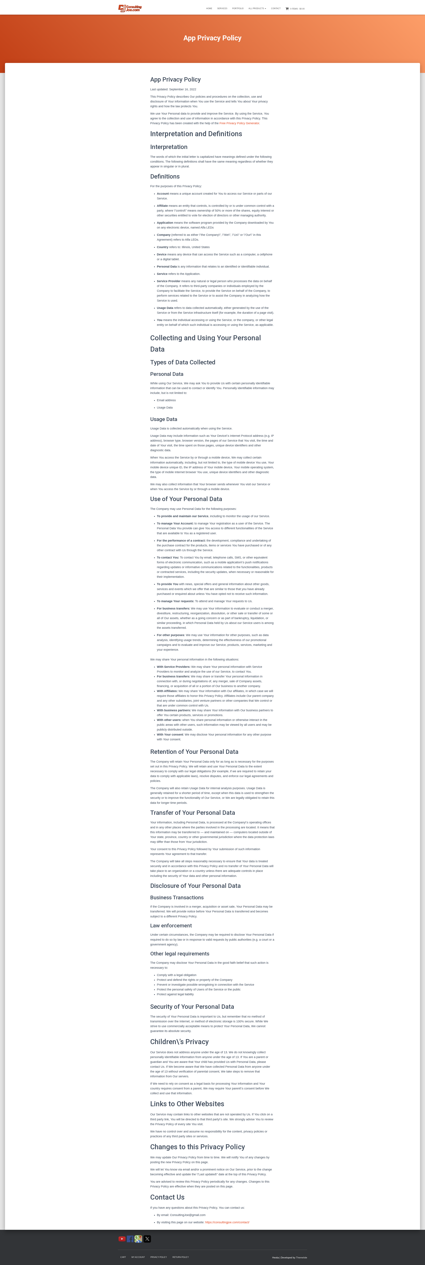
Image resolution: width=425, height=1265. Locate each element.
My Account (138, 1257)
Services (222, 8)
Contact (276, 8)
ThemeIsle (301, 1257)
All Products (256, 8)
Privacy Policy (158, 1257)
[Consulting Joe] (130, 8)
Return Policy (180, 1257)
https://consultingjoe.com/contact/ (227, 1222)
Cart (123, 1257)
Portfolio (238, 8)
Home (209, 8)
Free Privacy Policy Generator (239, 123)
